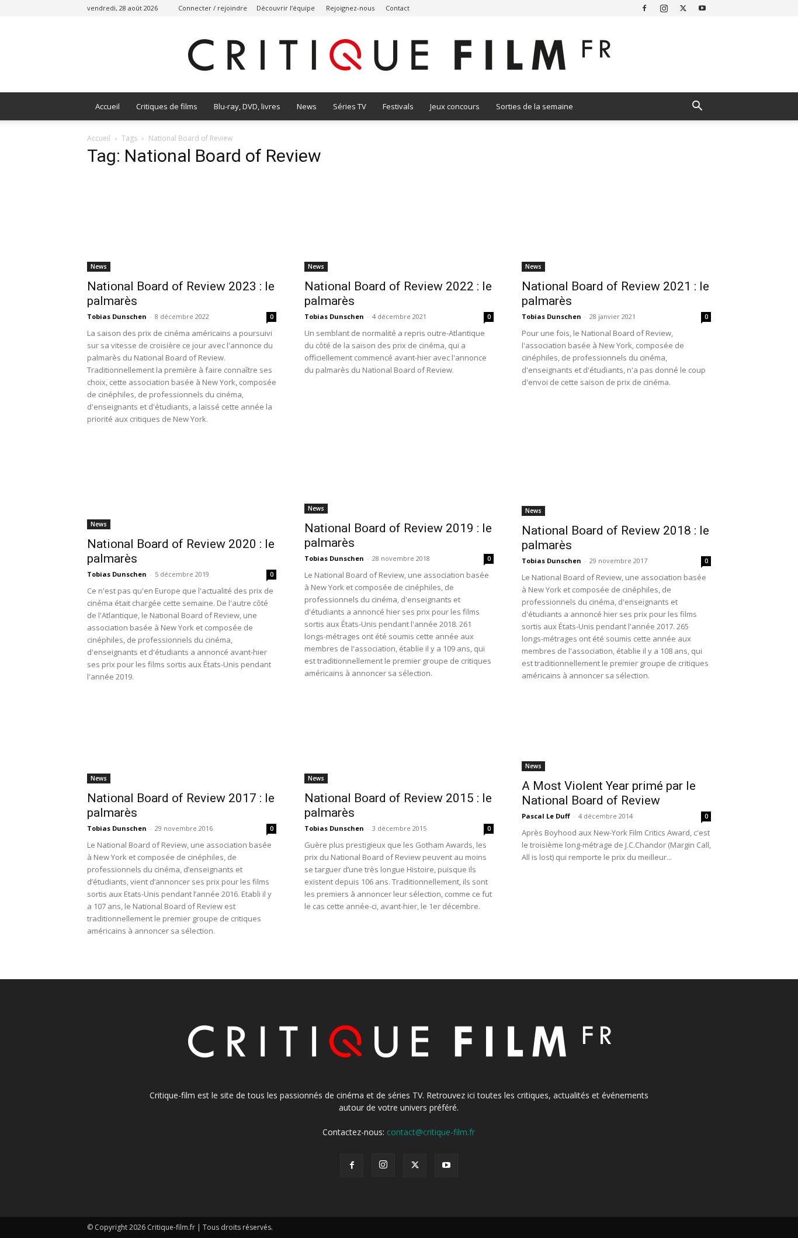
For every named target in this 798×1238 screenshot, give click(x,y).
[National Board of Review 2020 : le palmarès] (181, 486)
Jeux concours (455, 106)
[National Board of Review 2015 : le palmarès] (399, 742)
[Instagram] (663, 8)
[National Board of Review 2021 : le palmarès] (616, 225)
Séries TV (349, 106)
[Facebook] (644, 8)
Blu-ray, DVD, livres (247, 106)
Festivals (398, 106)
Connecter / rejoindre (212, 8)
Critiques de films (166, 106)
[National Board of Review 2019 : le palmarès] (399, 479)
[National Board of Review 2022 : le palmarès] (399, 225)
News (307, 106)
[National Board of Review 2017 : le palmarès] (181, 742)
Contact (398, 8)
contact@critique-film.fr (431, 1132)
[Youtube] (702, 8)
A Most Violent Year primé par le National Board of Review (609, 793)
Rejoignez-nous (350, 8)
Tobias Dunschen (117, 316)
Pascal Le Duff (546, 816)
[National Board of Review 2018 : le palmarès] (616, 480)
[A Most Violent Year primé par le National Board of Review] (616, 736)
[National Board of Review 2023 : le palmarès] (181, 225)
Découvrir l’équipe (285, 8)
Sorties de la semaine (534, 106)
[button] (697, 107)
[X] (683, 8)
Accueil (107, 106)
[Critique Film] (399, 55)
